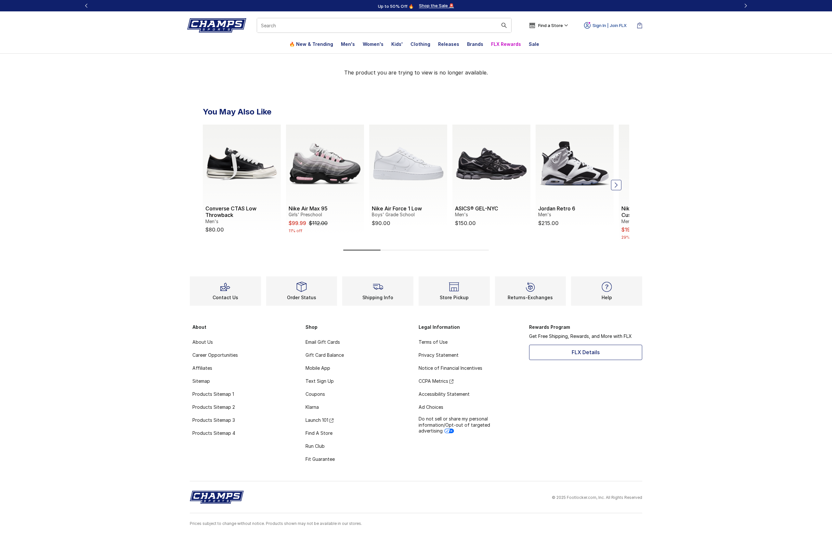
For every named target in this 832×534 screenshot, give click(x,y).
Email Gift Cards (323, 342)
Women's (373, 44)
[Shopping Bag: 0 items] (639, 25)
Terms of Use (433, 342)
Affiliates (202, 368)
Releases (448, 44)
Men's (348, 44)
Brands (475, 44)
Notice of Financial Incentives (450, 368)
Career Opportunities (215, 355)
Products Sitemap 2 (213, 407)
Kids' (397, 44)
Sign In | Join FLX (609, 25)
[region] (416, 6)
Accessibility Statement (444, 394)
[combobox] (384, 25)
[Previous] (86, 5)
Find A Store (319, 433)
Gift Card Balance (325, 355)
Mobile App (318, 368)
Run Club (315, 446)
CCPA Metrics (433, 381)
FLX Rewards (506, 44)
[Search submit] (504, 25)
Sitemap (201, 381)
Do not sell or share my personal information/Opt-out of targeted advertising (454, 424)
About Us (202, 342)
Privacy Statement (439, 355)
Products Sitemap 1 (213, 394)
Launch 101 (317, 420)
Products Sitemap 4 (213, 433)
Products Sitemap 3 (213, 420)
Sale (534, 44)
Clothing (420, 44)
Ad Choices (431, 407)
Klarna (312, 407)
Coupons (315, 394)
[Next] (745, 5)
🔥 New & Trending (311, 44)
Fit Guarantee (320, 459)
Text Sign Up (320, 381)
